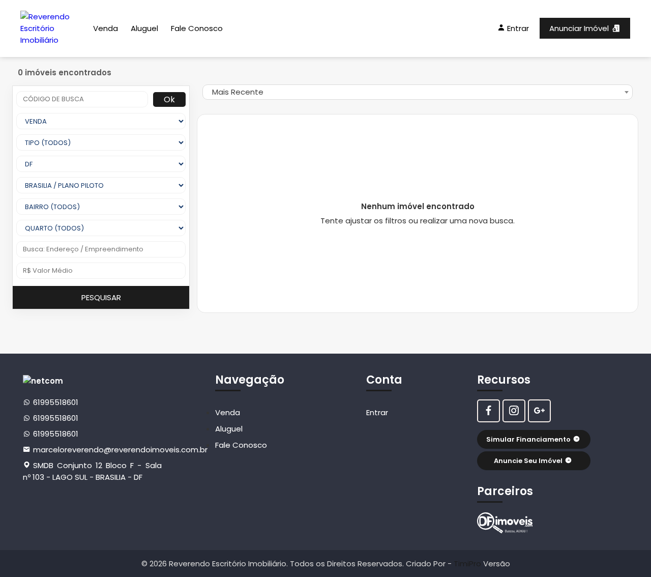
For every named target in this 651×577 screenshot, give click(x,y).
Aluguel (144, 28)
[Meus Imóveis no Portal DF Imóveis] (505, 523)
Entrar (377, 412)
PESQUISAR (101, 297)
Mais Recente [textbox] (237, 91)
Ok (169, 99)
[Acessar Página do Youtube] (539, 410)
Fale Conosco (197, 28)
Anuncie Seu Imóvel (528, 461)
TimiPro (468, 563)
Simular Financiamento (528, 439)
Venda (105, 28)
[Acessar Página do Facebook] (488, 410)
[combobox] (417, 92)
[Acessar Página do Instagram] (513, 410)
